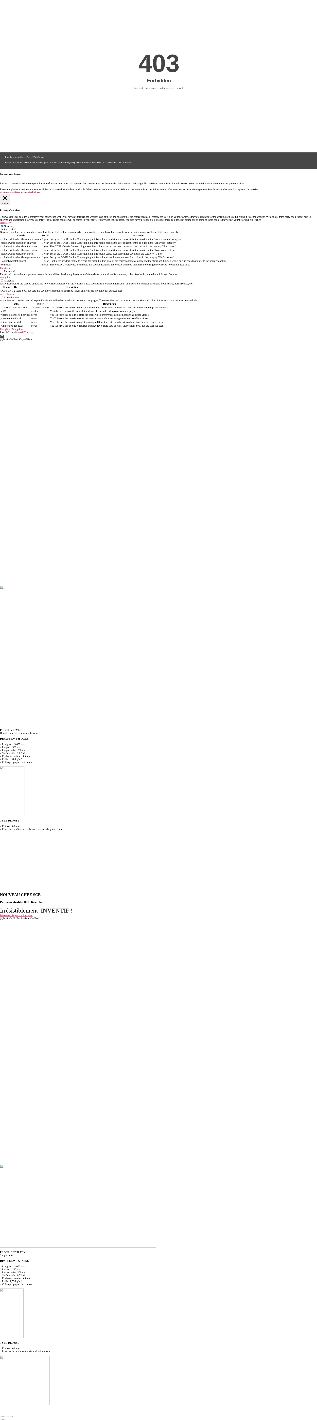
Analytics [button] (5, 277)
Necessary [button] (5, 222)
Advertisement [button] (7, 294)
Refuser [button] (36, 192)
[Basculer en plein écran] (4, 1416)
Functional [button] (5, 268)
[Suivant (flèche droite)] (4, 1419)
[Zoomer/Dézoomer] (1, 1416)
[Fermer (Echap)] (11, 1416)
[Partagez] (8, 1416)
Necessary (9, 226)
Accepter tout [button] (7, 192)
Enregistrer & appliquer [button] (12, 329)
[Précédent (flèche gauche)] (1, 1419)
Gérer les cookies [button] (23, 192)
